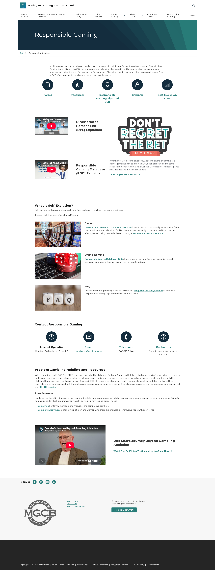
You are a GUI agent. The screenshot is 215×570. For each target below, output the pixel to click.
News (192, 15)
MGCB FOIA (72, 504)
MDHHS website (47, 387)
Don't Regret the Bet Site (123, 175)
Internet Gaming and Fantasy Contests (52, 15)
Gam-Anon (43, 406)
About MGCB (133, 15)
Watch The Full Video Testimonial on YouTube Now (141, 451)
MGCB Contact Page (76, 506)
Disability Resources (99, 565)
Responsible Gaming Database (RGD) (104, 259)
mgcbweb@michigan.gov (89, 351)
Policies (70, 565)
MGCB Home (72, 501)
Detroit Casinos (24, 15)
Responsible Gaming (173, 15)
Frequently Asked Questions (148, 291)
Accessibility (82, 565)
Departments (153, 565)
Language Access (152, 15)
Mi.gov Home (58, 565)
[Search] (193, 5)
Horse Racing (114, 15)
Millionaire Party (81, 15)
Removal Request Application (147, 233)
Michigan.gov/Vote (124, 510)
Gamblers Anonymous (49, 410)
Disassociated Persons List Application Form (108, 227)
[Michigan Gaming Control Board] (21, 53)
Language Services (119, 565)
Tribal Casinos (98, 15)
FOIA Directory (137, 565)
